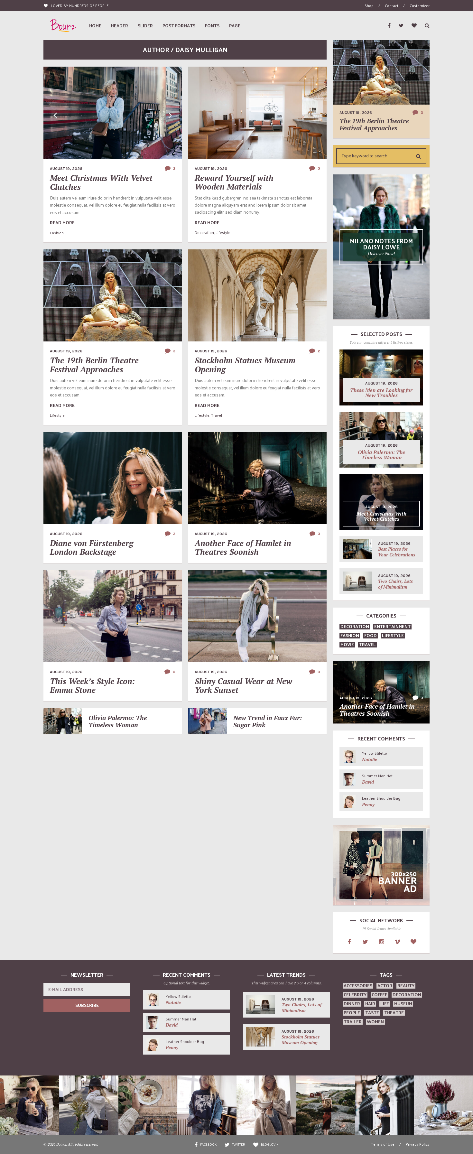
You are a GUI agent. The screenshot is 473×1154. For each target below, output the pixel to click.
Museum (403, 1004)
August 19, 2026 (66, 168)
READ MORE (62, 223)
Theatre (394, 1013)
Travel (216, 415)
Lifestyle (223, 232)
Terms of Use (382, 1144)
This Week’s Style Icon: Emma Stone (92, 685)
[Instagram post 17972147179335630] (88, 1105)
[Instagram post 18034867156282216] (206, 1105)
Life (384, 1004)
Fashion (57, 232)
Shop (369, 5)
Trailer (353, 1022)
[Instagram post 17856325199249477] (29, 1105)
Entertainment (392, 626)
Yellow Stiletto (374, 753)
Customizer (420, 5)
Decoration (204, 232)
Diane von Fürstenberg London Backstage (91, 547)
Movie (347, 644)
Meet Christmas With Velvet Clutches (101, 182)
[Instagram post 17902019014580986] (266, 1105)
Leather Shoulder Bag (381, 798)
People (352, 1013)
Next (170, 115)
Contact (391, 5)
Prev (55, 115)
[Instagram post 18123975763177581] (148, 1105)
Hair (370, 1004)
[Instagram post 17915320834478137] (325, 1105)
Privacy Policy (418, 1144)
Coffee (379, 995)
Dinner (352, 1004)
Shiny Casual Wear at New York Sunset (243, 685)
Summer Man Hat (377, 775)
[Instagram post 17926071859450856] (443, 1105)
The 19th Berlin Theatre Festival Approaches (94, 365)
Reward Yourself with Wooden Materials (234, 182)
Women (375, 1022)
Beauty (405, 986)
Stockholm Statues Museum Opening (245, 365)
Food (370, 635)
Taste (372, 1013)
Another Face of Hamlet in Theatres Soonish (243, 547)
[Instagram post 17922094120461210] (384, 1105)
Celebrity (355, 995)
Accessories (358, 986)
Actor (384, 986)
